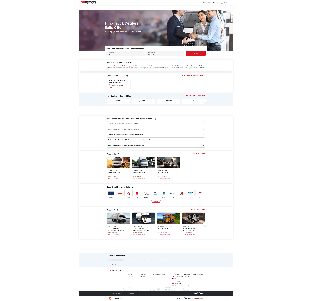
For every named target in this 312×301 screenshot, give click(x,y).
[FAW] (173, 193)
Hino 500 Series (163, 170)
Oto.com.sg (177, 281)
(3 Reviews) (113, 176)
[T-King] (191, 193)
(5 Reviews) (189, 232)
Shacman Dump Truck (165, 226)
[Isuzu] (120, 193)
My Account (227, 2)
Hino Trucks (201, 153)
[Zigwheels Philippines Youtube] (197, 293)
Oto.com (177, 274)
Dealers (124, 250)
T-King (190, 197)
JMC (137, 197)
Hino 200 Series (112, 170)
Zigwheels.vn (178, 283)
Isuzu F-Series (112, 226)
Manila (143, 100)
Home (110, 250)
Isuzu (120, 197)
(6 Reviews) (115, 232)
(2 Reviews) (164, 232)
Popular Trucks (200, 209)
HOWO (164, 197)
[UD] (182, 193)
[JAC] (199, 193)
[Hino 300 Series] (143, 162)
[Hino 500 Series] (168, 162)
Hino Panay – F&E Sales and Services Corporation (117, 81)
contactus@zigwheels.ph (159, 274)
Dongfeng (111, 197)
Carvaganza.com (198, 274)
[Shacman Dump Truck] (168, 218)
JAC (199, 197)
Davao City (169, 100)
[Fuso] (128, 193)
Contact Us (130, 276)
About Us (130, 274)
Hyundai (146, 197)
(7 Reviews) (140, 232)
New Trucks (114, 250)
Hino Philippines (127, 68)
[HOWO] (164, 193)
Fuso (128, 197)
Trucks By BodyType (131, 260)
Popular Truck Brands (115, 260)
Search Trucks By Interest (165, 260)
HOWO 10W (186, 226)
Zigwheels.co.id (187, 274)
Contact (111, 87)
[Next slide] (205, 101)
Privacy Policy (143, 274)
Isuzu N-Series (137, 226)
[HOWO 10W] (193, 218)
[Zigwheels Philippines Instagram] (202, 293)
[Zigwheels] (88, 2)
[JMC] (137, 193)
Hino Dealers (115, 66)
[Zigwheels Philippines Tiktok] (200, 293)
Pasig (193, 100)
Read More (202, 67)
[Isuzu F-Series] (118, 218)
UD (181, 197)
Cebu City (118, 100)
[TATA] (155, 193)
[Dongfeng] (111, 193)
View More (155, 201)
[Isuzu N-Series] (143, 218)
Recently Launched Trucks (147, 260)
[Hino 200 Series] (118, 162)
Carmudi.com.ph (179, 276)
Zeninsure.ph (188, 276)
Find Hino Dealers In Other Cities (195, 95)
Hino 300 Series (137, 170)
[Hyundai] (146, 193)
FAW (173, 197)
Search (196, 53)
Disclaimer (142, 276)
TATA (155, 197)
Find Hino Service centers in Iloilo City (193, 75)
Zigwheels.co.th (178, 285)
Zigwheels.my (178, 279)
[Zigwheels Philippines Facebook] (195, 293)
